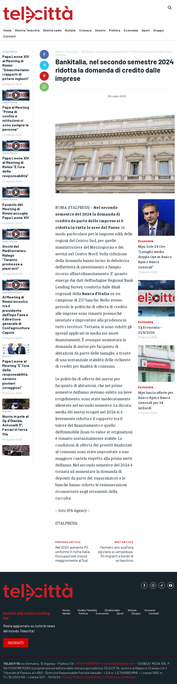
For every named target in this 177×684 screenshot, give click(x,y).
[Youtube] (170, 585)
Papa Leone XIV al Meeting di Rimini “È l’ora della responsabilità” (15, 167)
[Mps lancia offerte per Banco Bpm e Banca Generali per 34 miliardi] (156, 363)
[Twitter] (44, 65)
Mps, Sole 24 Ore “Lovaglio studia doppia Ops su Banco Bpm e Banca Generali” (155, 256)
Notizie (6, 356)
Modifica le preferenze (120, 677)
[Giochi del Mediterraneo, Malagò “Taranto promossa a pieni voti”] (16, 285)
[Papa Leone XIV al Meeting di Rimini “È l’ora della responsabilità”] (16, 192)
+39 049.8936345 (87, 663)
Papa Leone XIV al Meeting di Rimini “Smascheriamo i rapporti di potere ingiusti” (15, 67)
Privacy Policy (71, 677)
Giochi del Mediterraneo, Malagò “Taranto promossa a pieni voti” (14, 257)
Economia (72, 51)
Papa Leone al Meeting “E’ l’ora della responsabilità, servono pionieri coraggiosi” (15, 374)
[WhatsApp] (44, 86)
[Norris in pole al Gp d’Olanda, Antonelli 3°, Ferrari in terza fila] (16, 450)
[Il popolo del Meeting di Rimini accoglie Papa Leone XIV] (16, 234)
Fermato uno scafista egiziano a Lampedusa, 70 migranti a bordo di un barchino (115, 554)
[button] (169, 7)
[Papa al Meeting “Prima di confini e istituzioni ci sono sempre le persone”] (16, 145)
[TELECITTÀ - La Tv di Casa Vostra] (66, 14)
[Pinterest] (44, 76)
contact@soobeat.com (118, 663)
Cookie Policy (93, 677)
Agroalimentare (12, 292)
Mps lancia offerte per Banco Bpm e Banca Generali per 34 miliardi (155, 400)
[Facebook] (44, 54)
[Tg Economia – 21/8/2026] (156, 298)
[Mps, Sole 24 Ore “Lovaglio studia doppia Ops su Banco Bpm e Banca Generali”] (156, 217)
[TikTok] (162, 585)
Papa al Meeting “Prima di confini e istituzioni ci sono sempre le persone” (15, 118)
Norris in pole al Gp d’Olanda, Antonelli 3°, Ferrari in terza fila (15, 425)
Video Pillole (9, 51)
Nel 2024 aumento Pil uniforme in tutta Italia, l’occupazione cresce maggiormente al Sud (72, 554)
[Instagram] (153, 585)
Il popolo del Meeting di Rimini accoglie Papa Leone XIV (15, 211)
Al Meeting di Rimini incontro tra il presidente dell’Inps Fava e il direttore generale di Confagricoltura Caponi (16, 315)
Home (59, 51)
